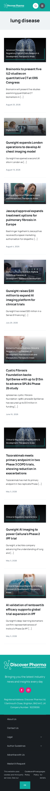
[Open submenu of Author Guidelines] (41, 746)
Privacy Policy (37, 773)
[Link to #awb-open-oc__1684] (42, 6)
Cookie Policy (28, 773)
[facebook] (21, 690)
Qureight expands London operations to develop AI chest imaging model (24, 147)
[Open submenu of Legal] (41, 737)
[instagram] (28, 690)
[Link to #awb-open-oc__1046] (35, 6)
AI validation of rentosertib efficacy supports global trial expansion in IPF (25, 609)
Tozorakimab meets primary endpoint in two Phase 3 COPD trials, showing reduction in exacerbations (23, 464)
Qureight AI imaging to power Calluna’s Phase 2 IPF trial (23, 533)
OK (25, 785)
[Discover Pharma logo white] (14, 4)
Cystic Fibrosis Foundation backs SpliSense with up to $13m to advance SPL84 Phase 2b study (24, 379)
